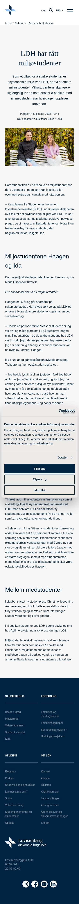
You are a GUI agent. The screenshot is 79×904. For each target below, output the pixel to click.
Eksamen (10, 771)
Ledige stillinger (50, 798)
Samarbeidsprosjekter (54, 729)
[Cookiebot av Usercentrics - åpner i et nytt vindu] (59, 411)
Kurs (7, 739)
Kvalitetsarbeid (49, 791)
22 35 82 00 (13, 868)
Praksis (9, 778)
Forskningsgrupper (52, 723)
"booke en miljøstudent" (51, 185)
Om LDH (46, 755)
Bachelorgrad (13, 712)
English (45, 822)
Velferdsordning (14, 805)
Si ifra (8, 798)
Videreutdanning (14, 725)
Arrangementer (50, 805)
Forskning (48, 696)
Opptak (9, 822)
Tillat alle (39, 468)
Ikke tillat (39, 490)
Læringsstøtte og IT (16, 791)
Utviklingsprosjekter (52, 736)
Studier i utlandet (15, 732)
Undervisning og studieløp (20, 785)
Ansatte (45, 778)
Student (11, 755)
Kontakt (45, 771)
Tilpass (37, 479)
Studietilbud (14, 696)
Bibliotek (46, 785)
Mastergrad (12, 718)
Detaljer (63, 457)
